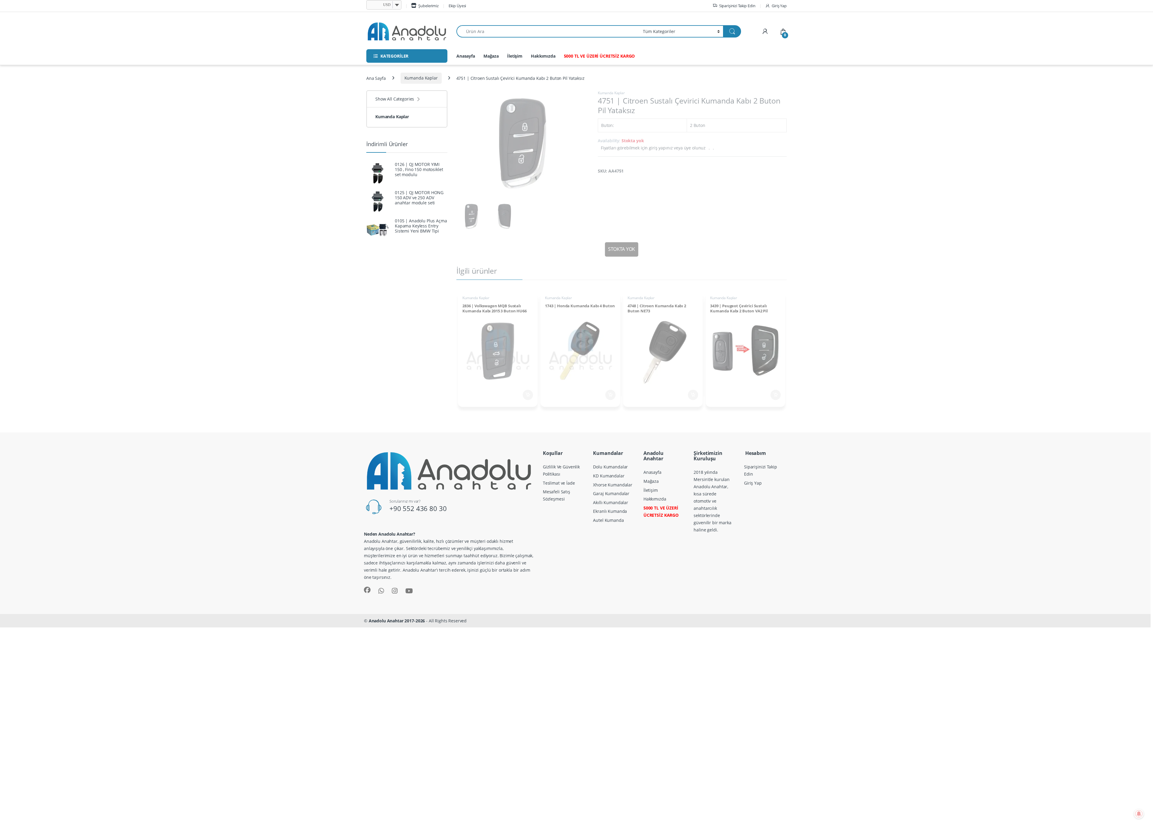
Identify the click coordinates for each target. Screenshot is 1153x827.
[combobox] (548, 31)
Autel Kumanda (608, 520)
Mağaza (491, 56)
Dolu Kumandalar (610, 467)
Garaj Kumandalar (611, 493)
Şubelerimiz (428, 5)
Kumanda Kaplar (421, 78)
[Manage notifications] (1139, 814)
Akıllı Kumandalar (610, 502)
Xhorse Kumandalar (612, 485)
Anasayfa (465, 56)
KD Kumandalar (608, 476)
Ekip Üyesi (457, 5)
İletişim (514, 56)
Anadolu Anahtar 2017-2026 (397, 621)
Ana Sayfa (376, 78)
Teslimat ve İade (559, 483)
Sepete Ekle (526, 395)
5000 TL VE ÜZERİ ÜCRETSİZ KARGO (599, 56)
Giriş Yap (779, 5)
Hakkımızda (543, 56)
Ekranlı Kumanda (610, 511)
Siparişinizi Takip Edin (737, 5)
